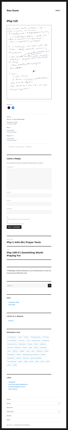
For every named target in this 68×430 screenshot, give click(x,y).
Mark (33, 351)
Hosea (24, 347)
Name (9, 192)
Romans (26, 358)
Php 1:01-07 (10, 135)
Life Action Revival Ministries (18, 384)
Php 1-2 (9, 127)
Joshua (15, 351)
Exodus (30, 344)
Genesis (10, 347)
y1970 (31, 361)
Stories (9, 415)
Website (9, 208)
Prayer (19, 354)
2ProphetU (12, 382)
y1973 (47, 361)
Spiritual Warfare (36, 358)
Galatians (43, 344)
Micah (46, 351)
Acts (28, 340)
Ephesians (22, 344)
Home (9, 399)
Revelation (11, 358)
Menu (57, 10)
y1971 (36, 361)
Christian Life (35, 340)
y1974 (9, 365)
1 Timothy (45, 337)
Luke (27, 351)
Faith (36, 344)
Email (9, 200)
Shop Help (11, 304)
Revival (18, 358)
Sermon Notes (20, 146)
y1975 (15, 365)
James (36, 347)
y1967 (20, 361)
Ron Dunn (13, 10)
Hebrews (17, 347)
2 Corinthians (11, 340)
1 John (20, 337)
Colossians (45, 340)
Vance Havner (12, 389)
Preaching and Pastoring (31, 354)
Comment (10, 167)
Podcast (11, 321)
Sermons (10, 407)
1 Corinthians (11, 337)
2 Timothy (21, 340)
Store (8, 420)
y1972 (42, 361)
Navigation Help (13, 302)
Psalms (43, 354)
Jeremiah (43, 347)
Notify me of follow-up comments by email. (18, 219)
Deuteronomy (12, 344)
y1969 (26, 361)
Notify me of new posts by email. (15, 223)
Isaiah (30, 347)
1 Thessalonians (35, 337)
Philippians (29, 146)
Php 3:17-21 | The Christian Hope (15, 119)
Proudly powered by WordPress (22, 425)
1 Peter (26, 337)
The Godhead (11, 361)
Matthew (39, 351)
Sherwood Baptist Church (16, 387)
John (9, 351)
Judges (21, 351)
